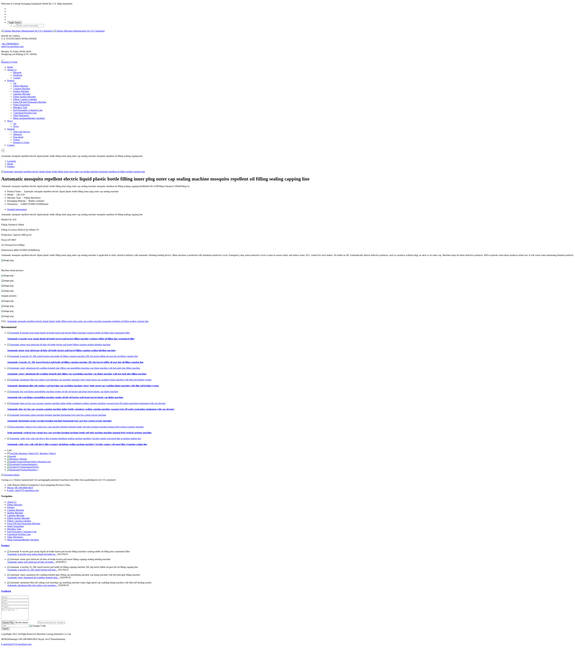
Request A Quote (9, 62)
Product (11, 166)
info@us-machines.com (12, 46)
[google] (11, 456)
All (14, 83)
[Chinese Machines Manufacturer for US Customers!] (287, 31)
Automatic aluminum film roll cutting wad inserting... (32, 585)
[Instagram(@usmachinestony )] (22, 469)
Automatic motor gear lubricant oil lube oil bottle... (31, 562)
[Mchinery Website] (17, 459)
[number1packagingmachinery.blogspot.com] (29, 461)
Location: (11, 161)
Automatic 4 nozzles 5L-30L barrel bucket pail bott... (32, 569)
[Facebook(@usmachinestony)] (22, 464)
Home (10, 67)
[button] (37, 626)
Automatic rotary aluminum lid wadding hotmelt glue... (33, 577)
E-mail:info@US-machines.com (16, 644)
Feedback (6, 591)
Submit (5, 629)
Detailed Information (17, 209)
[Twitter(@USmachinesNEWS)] (23, 467)
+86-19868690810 (10, 43)
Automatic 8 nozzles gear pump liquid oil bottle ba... (32, 554)
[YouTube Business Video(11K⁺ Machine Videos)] (31, 453)
